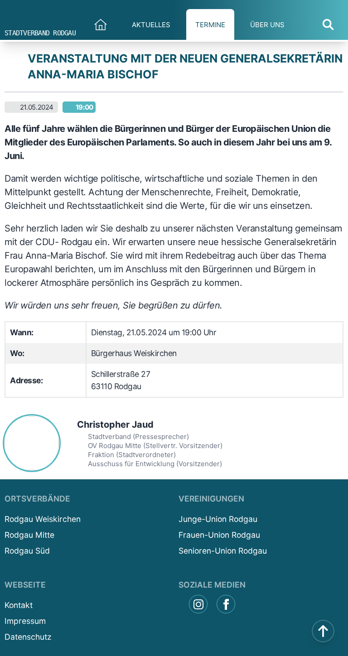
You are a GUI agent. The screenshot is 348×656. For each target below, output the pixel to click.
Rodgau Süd (27, 550)
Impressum (25, 621)
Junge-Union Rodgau (218, 519)
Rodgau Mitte (29, 535)
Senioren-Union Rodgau (223, 550)
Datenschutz (28, 637)
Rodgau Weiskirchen (43, 519)
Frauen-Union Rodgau (219, 535)
